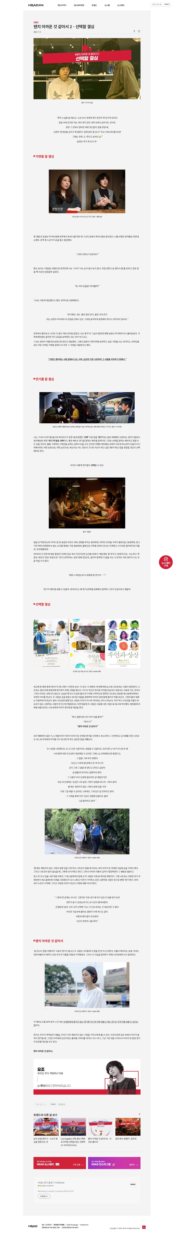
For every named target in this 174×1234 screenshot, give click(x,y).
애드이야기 (62, 5)
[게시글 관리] (44, 1104)
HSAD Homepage (72, 1224)
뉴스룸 (107, 5)
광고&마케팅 (79, 5)
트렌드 (94, 5)
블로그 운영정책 (46, 1224)
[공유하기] (41, 1104)
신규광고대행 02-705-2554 (70, 1227)
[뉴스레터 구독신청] (60, 1163)
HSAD (32, 1224)
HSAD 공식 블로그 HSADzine (36, 5)
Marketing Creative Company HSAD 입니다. (56, 1191)
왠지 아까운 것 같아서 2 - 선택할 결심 (64, 26)
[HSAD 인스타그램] (114, 1163)
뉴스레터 (120, 5)
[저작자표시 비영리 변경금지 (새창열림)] (61, 1104)
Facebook (134, 31)
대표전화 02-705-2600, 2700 (51, 1227)
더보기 (139, 1114)
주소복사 (138, 31)
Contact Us (84, 1224)
